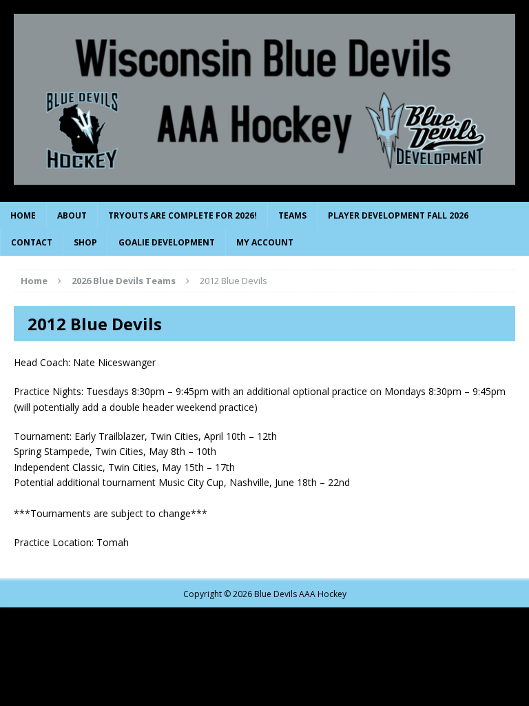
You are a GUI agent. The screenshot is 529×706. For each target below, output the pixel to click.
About (72, 215)
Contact (31, 242)
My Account (264, 242)
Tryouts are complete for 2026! (182, 215)
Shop (85, 242)
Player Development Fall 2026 (398, 215)
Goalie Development (166, 242)
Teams (292, 215)
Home (23, 215)
